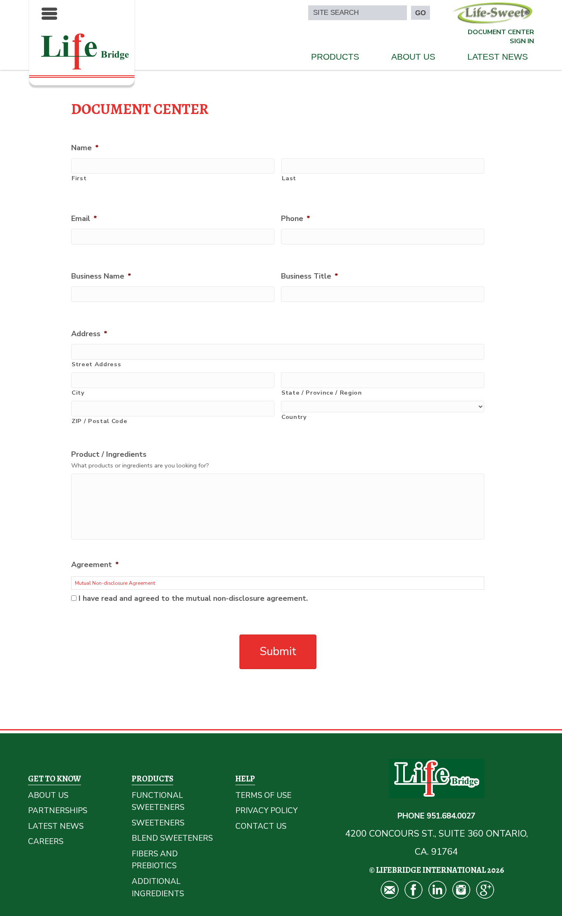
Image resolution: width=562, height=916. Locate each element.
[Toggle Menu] (49, 13)
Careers (45, 841)
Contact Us (260, 826)
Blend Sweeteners (172, 838)
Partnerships (57, 810)
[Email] (389, 889)
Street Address (96, 364)
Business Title (309, 276)
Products (335, 56)
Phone (295, 218)
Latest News (497, 56)
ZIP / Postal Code (99, 421)
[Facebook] (413, 889)
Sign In (522, 41)
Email (84, 218)
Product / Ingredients (108, 454)
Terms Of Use (263, 795)
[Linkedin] (436, 889)
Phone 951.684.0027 (436, 816)
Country (294, 417)
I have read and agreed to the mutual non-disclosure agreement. (193, 598)
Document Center (501, 32)
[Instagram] (460, 889)
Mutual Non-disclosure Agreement (115, 582)
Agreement (95, 565)
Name (85, 148)
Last (289, 178)
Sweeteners (158, 823)
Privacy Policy (266, 810)
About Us (413, 56)
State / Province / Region (321, 392)
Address (89, 334)
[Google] (484, 889)
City (78, 392)
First (79, 178)
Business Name (101, 276)
